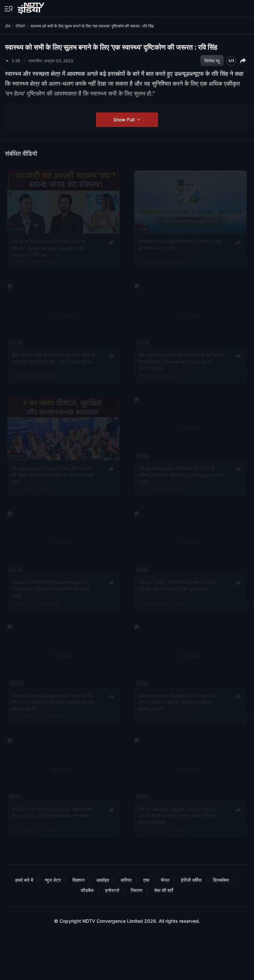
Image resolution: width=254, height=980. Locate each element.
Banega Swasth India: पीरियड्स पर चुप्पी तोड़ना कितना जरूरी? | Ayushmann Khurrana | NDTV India (181, 361)
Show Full (124, 119)
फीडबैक (87, 890)
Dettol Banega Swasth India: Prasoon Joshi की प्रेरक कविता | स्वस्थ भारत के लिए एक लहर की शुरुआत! (178, 815)
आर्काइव (102, 880)
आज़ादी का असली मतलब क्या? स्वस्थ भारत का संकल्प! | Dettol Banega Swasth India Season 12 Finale (48, 248)
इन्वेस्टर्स (112, 890)
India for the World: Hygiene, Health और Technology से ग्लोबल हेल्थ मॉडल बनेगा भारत (52, 812)
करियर (126, 880)
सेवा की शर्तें (163, 890)
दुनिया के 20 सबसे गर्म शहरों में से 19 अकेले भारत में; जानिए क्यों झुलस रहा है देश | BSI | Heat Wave (53, 358)
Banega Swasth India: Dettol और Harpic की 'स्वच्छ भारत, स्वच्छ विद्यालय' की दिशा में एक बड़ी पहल (52, 475)
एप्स (146, 880)
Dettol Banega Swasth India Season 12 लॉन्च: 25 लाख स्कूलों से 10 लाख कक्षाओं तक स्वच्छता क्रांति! (179, 702)
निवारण (137, 890)
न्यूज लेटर (53, 880)
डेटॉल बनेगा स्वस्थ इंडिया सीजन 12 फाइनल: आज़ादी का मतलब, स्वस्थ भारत (180, 245)
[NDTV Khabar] (32, 7)
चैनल (165, 880)
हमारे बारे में (24, 880)
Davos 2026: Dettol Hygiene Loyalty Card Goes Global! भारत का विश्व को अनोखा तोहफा (51, 588)
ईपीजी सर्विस (191, 880)
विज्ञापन (78, 880)
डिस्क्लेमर (221, 880)
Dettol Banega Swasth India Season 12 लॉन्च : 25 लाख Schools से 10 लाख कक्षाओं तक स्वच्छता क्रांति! (52, 702)
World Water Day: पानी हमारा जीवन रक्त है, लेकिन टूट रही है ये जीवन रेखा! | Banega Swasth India (181, 475)
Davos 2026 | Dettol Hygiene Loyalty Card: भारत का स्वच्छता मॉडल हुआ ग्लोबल (177, 585)
